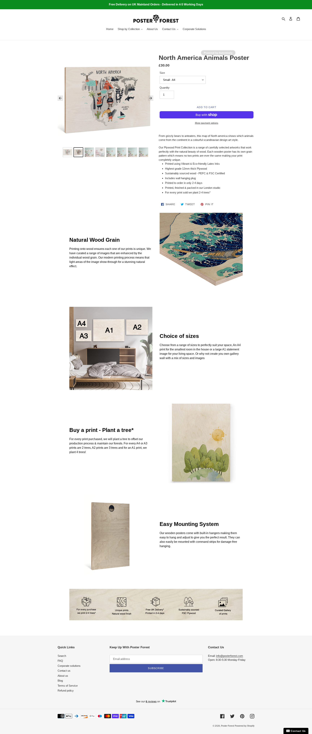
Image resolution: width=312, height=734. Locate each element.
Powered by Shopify (244, 726)
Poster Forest (227, 726)
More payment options (206, 123)
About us (63, 675)
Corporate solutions (69, 665)
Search (62, 655)
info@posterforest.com (229, 655)
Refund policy (66, 690)
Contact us (64, 670)
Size (162, 72)
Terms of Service (68, 685)
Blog (60, 680)
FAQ (60, 660)
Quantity (165, 87)
